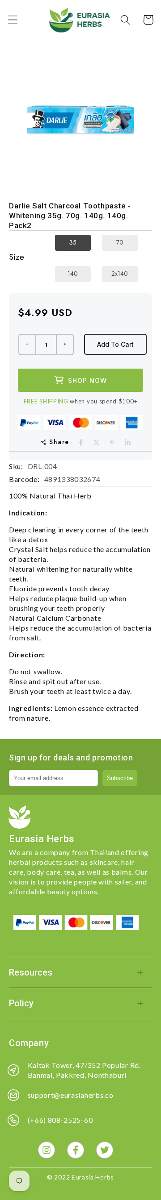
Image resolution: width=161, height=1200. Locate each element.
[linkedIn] (128, 442)
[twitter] (96, 442)
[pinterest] (112, 442)
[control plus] (65, 344)
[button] (12, 19)
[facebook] (81, 442)
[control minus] (26, 344)
